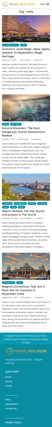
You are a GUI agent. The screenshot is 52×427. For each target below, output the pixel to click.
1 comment (37, 60)
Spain (22, 207)
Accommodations (11, 45)
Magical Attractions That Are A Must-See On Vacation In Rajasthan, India (23, 290)
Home (8, 376)
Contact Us (11, 408)
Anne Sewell (25, 60)
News (6, 124)
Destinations (20, 204)
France (32, 204)
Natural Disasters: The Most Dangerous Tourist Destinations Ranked (23, 131)
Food (8, 399)
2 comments (36, 139)
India (24, 45)
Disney (8, 381)
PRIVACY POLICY (13, 422)
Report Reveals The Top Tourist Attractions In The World (23, 212)
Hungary (42, 204)
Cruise (8, 385)
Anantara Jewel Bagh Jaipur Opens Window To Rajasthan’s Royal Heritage (26, 52)
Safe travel (16, 124)
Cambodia (7, 204)
